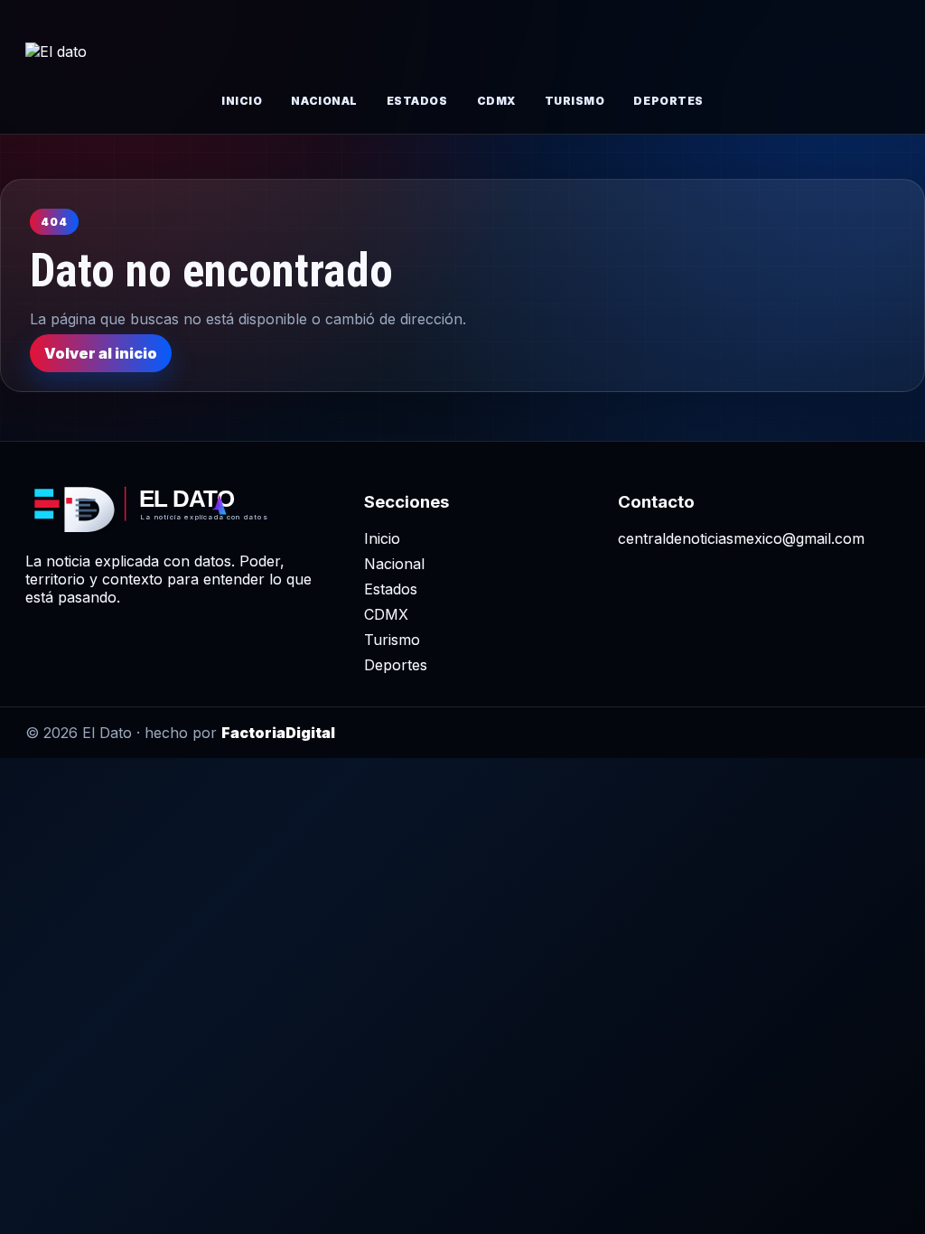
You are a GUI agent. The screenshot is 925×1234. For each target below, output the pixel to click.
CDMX (496, 101)
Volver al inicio (100, 353)
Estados (417, 101)
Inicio (241, 101)
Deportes (668, 101)
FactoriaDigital (278, 733)
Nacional (324, 101)
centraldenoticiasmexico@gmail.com (741, 538)
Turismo (575, 101)
